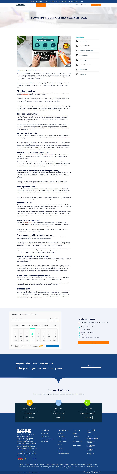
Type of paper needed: (17, 318)
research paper (37, 93)
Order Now (80, 1)
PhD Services (82, 60)
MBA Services (83, 69)
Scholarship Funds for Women (63, 454)
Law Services (44, 433)
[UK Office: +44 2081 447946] (27, 1)
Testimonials (76, 436)
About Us (75, 433)
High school (15, 325)
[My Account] (68, 1)
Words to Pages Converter (90, 450)
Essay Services (83, 41)
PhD (55, 325)
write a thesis (32, 82)
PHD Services (44, 441)
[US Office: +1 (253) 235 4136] (43, 1)
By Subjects (82, 74)
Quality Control (61, 439)
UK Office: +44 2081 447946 (35, 1)
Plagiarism (60, 433)
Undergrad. (25, 325)
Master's (46, 325)
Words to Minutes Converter (91, 446)
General (41, 70)
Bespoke (58, 408)
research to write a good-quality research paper (42, 155)
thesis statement (25, 94)
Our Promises (61, 436)
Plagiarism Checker (91, 436)
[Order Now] (76, 1)
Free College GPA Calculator (91, 442)
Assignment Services (85, 46)
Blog (74, 439)
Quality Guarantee (62, 441)
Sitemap (60, 444)
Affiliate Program (77, 445)
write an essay (27, 222)
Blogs (37, 70)
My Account (72, 1)
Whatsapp (63, 1)
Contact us (87, 408)
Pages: (50, 318)
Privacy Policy (61, 451)
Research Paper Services (86, 50)
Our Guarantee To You (77, 442)
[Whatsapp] (59, 1)
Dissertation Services (85, 65)
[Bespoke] (58, 403)
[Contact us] (87, 403)
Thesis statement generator (91, 454)
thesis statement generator (63, 137)
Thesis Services (83, 55)
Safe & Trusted (29, 408)
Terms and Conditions (60, 447)
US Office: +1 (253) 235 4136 (51, 1)
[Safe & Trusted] (30, 403)
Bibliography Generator (92, 438)
